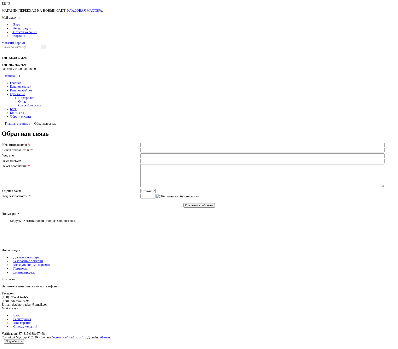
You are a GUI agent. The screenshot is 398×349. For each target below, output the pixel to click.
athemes (105, 337)
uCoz (82, 337)
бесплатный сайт (64, 337)
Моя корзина (22, 323)
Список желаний (24, 32)
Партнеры (20, 268)
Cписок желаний (25, 326)
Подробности (14, 341)
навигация (12, 76)
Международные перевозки (32, 264)
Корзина (18, 36)
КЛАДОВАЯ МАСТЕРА (84, 10)
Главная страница (17, 123)
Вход (16, 24)
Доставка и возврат (27, 257)
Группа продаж (24, 272)
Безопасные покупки (28, 261)
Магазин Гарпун (13, 43)
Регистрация (21, 28)
